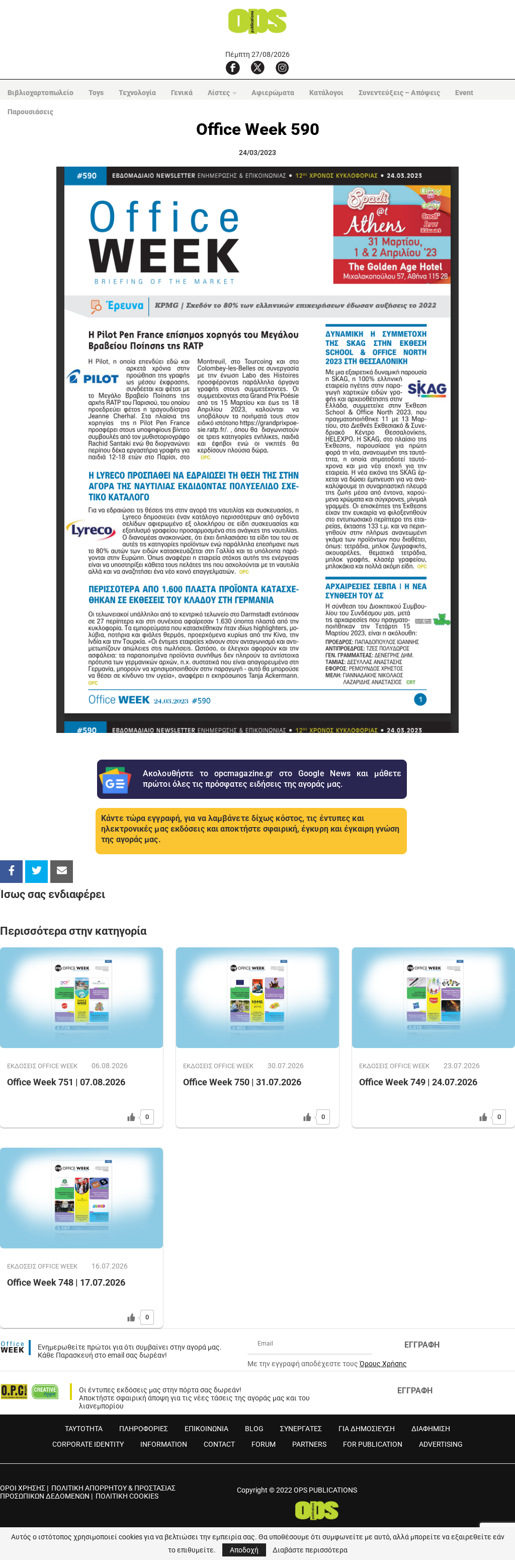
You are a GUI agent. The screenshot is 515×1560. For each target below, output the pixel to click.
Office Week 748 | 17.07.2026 (66, 1282)
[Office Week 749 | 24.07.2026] (433, 997)
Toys (96, 93)
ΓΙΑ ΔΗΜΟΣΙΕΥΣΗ (366, 1429)
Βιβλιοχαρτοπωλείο (40, 93)
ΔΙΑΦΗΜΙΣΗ (430, 1429)
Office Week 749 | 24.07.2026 (418, 1082)
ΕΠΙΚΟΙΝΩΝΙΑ (206, 1429)
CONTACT (219, 1444)
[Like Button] (131, 1117)
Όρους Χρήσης (383, 1364)
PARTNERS (309, 1444)
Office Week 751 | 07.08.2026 (66, 1082)
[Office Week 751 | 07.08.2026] (81, 997)
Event (464, 93)
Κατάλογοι (326, 93)
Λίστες (219, 93)
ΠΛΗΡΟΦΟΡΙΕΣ (143, 1429)
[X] (257, 67)
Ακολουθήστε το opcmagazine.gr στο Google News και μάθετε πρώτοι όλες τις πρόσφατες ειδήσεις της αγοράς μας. (272, 779)
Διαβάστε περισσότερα (310, 1549)
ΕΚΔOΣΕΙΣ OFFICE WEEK (42, 1066)
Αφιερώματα (272, 93)
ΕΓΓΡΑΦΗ (422, 1345)
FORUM (263, 1444)
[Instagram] (282, 67)
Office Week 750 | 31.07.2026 (242, 1082)
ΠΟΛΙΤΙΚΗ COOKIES (127, 1496)
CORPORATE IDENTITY (88, 1444)
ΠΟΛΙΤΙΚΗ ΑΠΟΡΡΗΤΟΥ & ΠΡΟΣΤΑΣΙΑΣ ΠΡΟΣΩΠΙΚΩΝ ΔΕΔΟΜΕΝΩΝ (88, 1492)
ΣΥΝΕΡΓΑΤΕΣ (301, 1429)
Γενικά (182, 93)
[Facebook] (233, 67)
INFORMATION (163, 1444)
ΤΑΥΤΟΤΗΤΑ (84, 1429)
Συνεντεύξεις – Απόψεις (399, 93)
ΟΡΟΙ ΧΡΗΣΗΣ (22, 1488)
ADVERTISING (441, 1444)
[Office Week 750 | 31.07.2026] (257, 997)
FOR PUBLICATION (372, 1444)
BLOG (254, 1429)
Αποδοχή (244, 1550)
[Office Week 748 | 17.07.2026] (81, 1198)
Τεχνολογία (137, 93)
